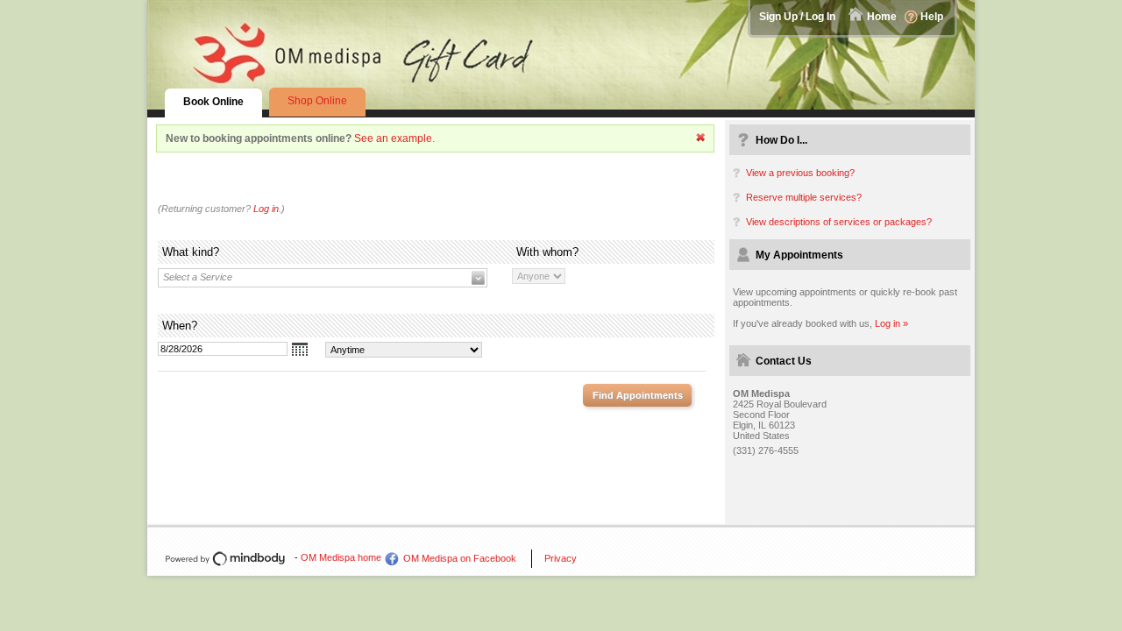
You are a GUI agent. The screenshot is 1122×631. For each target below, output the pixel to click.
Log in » (891, 323)
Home (882, 17)
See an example (393, 138)
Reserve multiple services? (804, 197)
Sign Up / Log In (797, 17)
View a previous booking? (800, 172)
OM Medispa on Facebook (459, 558)
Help (931, 17)
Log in (266, 208)
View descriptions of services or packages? (839, 221)
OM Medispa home (341, 557)
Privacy (560, 558)
